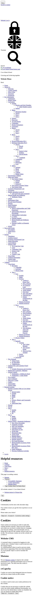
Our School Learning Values (20, 185)
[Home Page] (10, 69)
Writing (17, 108)
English (14, 103)
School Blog (11, 383)
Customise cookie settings (22, 515)
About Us (7, 87)
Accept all (11, 515)
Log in (6, 454)
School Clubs (12, 244)
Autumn (21, 343)
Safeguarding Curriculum (19, 215)
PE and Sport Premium (14, 202)
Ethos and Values (13, 177)
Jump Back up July (17, 429)
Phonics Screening (24, 302)
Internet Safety (16, 392)
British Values (12, 100)
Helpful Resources (24, 336)
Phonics (14, 420)
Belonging (18, 162)
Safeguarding (12, 207)
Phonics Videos (19, 338)
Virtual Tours (15, 361)
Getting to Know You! (26, 281)
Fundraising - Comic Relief (19, 375)
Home (6, 85)
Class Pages (11, 264)
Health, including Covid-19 (16, 192)
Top (2, 495)
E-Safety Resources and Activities (21, 369)
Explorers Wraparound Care (16, 189)
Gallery (10, 382)
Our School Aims (17, 187)
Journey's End (23, 151)
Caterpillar (18, 267)
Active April (15, 434)
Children (6, 262)
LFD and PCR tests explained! (21, 193)
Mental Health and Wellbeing (16, 195)
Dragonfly (18, 357)
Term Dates (11, 256)
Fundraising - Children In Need (21, 374)
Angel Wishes (27, 290)
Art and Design (16, 121)
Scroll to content (5, 5)
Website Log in (5, 20)
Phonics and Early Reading (23, 105)
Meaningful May (16, 433)
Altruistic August (17, 428)
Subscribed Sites (16, 403)
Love (16, 164)
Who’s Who (11, 92)
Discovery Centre (13, 380)
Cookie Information (13, 482)
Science (14, 118)
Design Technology (17, 125)
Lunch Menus (12, 243)
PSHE (13, 397)
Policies (10, 203)
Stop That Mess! (27, 293)
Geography (15, 126)
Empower (18, 184)
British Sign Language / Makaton (17, 370)
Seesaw (10, 405)
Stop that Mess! (27, 321)
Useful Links (12, 259)
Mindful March (16, 436)
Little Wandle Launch (25, 107)
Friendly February (17, 438)
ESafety (10, 367)
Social (17, 170)
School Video (12, 385)
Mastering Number (20, 112)
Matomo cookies (10, 560)
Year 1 (17, 115)
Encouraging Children (14, 175)
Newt (17, 305)
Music (13, 134)
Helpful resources (24, 303)
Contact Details (12, 90)
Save (16, 593)
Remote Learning (9, 387)
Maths (13, 110)
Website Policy (12, 484)
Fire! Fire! (26, 292)
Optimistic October (17, 424)
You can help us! (13, 261)
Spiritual (17, 167)
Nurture (17, 180)
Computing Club (16, 249)
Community (18, 159)
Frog (16, 274)
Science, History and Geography (21, 400)
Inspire (17, 182)
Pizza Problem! (27, 288)
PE (12, 398)
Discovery (15, 120)
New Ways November (18, 423)
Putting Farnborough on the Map (27, 298)
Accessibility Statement (15, 481)
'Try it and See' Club (18, 246)
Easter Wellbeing (17, 449)
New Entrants (12, 359)
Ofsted (10, 198)
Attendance (11, 236)
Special (17, 161)
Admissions (11, 98)
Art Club (14, 252)
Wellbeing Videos (17, 197)
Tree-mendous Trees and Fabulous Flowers (27, 330)
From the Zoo (27, 295)
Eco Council (11, 377)
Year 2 (17, 116)
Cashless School (13, 238)
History (14, 128)
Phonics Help (19, 270)
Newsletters (11, 229)
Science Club (15, 251)
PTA (9, 233)
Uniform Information (14, 257)
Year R (17, 113)
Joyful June (15, 431)
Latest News (11, 231)
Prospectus (11, 95)
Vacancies (11, 93)
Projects (21, 279)
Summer (21, 356)
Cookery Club (16, 254)
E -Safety (14, 216)
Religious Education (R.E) (19, 143)
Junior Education (13, 241)
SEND (10, 226)
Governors (11, 190)
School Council (12, 372)
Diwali (21, 146)
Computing (15, 123)
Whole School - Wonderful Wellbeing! (19, 421)
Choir (13, 247)
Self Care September (18, 426)
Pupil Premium (12, 205)
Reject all (3, 515)
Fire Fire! (25, 320)
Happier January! (17, 439)
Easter (21, 148)
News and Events (9, 228)
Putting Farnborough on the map (27, 324)
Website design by (13, 492)
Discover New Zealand (27, 351)
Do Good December (18, 441)
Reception (15, 266)
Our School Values (17, 179)
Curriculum (11, 102)
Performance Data (13, 200)
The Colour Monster (26, 345)
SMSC (14, 166)
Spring (21, 354)
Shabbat (21, 152)
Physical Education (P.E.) (19, 141)
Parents (6, 234)
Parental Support (16, 218)
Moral (17, 169)
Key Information (9, 97)
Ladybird (18, 269)
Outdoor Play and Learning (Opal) (18, 365)
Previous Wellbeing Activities (20, 451)
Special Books (23, 154)
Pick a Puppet (27, 284)
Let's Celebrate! (12, 379)
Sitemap (6, 477)
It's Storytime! (16, 362)
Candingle (22, 157)
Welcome (10, 89)
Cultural (17, 172)
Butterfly (18, 341)
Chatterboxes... (16, 364)
